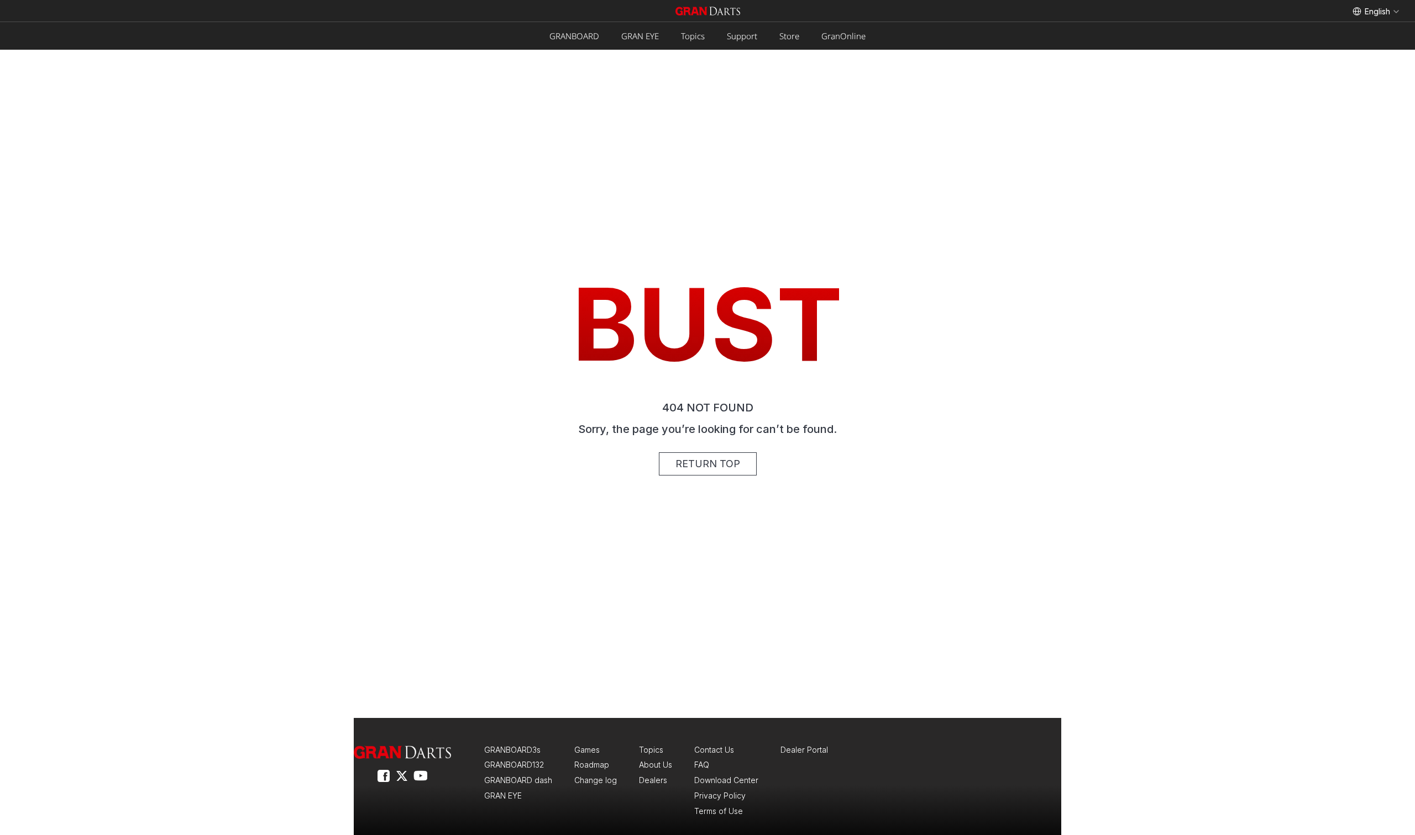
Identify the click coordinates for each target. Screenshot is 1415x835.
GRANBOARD (574, 35)
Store (789, 35)
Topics (693, 35)
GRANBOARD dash (518, 780)
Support (742, 35)
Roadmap (591, 764)
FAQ (701, 764)
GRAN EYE (640, 35)
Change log (595, 780)
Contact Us (714, 749)
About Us (655, 764)
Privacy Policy (720, 795)
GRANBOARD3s (512, 749)
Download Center (726, 780)
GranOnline (843, 35)
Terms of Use (718, 811)
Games (587, 749)
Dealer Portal (804, 749)
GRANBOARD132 (514, 764)
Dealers (653, 780)
